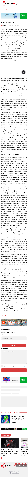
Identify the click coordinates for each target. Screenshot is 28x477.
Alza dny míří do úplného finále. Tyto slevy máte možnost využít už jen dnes (18, 418)
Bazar (16, 10)
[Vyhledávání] (21, 4)
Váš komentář (4, 348)
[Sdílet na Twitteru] (5, 316)
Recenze (4, 25)
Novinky (14, 422)
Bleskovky (22, 10)
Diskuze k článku (6, 329)
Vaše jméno (4, 335)
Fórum (11, 10)
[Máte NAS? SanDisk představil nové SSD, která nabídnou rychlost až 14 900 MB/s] (10, 443)
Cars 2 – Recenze (7, 22)
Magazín (5, 10)
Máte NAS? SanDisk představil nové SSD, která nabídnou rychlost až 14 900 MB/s (9, 452)
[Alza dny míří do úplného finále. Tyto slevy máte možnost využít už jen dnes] (5, 419)
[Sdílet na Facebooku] (2, 316)
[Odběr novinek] (17, 4)
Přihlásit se (14, 345)
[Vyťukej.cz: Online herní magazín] (8, 4)
